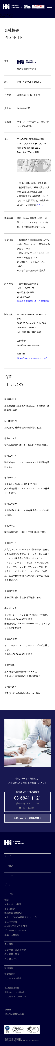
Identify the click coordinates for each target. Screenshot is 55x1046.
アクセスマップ (11, 958)
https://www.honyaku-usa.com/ (32, 358)
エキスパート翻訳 (13, 904)
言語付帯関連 (10, 921)
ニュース (8, 875)
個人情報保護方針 (11, 988)
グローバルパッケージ (15, 930)
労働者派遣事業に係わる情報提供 (33, 301)
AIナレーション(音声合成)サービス (21, 917)
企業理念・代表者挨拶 (15, 950)
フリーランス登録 (13, 978)
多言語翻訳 (9, 908)
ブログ (7, 884)
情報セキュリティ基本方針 (15, 992)
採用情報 (8, 968)
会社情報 (8, 944)
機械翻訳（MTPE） (13, 913)
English (7, 1009)
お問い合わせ (6, 17)
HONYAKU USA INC (14, 1014)
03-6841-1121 (27, 798)
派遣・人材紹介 (11, 934)
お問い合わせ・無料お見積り (27, 818)
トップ (7, 856)
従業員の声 (9, 974)
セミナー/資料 (6, 14)
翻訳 (6, 900)
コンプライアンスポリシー (15, 997)
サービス (8, 894)
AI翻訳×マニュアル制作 (15, 926)
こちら (39, 205)
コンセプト (9, 865)
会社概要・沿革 (11, 954)
